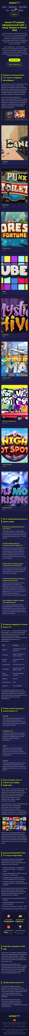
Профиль (14, 14)
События (20, 10)
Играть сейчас (14, 60)
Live (7, 10)
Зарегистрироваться (14, 64)
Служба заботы (12, 7)
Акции (4, 7)
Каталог (13, 10)
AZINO (14, 2)
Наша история (22, 7)
